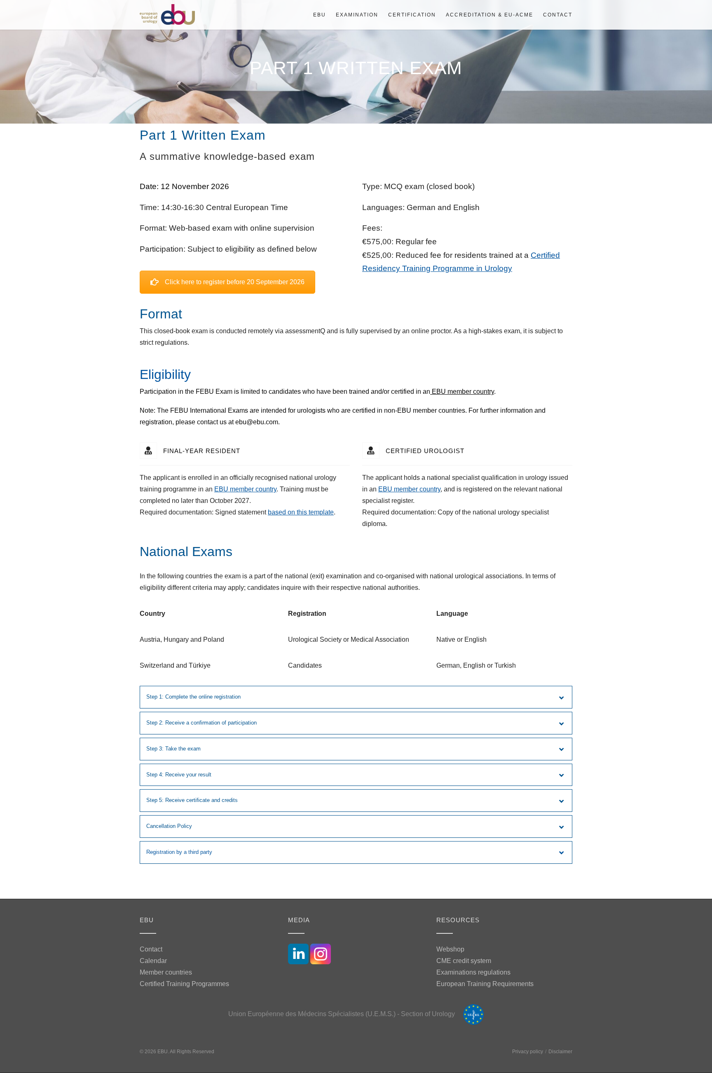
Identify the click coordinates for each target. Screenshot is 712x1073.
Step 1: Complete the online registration (193, 697)
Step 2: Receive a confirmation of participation (201, 723)
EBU (319, 15)
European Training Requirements (485, 983)
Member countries (166, 972)
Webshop (450, 949)
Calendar (153, 960)
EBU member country (462, 391)
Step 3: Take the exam (173, 749)
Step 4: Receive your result (178, 774)
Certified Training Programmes (184, 983)
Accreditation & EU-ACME (489, 15)
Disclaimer (560, 1051)
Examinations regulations (473, 972)
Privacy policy (527, 1051)
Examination (357, 15)
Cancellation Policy (169, 826)
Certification (412, 15)
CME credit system (463, 960)
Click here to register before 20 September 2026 (234, 281)
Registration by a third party (179, 852)
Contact (557, 15)
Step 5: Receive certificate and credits (192, 800)
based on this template (301, 512)
